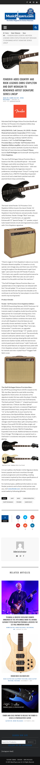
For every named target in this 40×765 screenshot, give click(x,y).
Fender (19, 502)
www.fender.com (14, 489)
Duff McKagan (8, 502)
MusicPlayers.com (15, 762)
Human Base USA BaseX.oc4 (20, 676)
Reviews (17, 681)
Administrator (15, 101)
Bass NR (6, 98)
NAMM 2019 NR (14, 98)
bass (18, 498)
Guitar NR (9, 721)
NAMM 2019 (28, 502)
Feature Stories (11, 759)
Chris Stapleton (28, 498)
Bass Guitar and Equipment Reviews (15, 679)
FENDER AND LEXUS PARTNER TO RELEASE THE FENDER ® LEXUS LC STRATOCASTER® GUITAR (20, 716)
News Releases (20, 627)
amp (12, 498)
